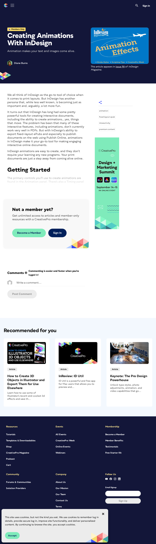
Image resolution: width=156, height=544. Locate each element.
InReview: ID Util (71, 376)
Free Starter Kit (113, 453)
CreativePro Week (65, 440)
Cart (8, 465)
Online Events (63, 447)
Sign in (146, 6)
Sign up (123, 501)
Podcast (10, 459)
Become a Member (29, 233)
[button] (103, 513)
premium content (107, 129)
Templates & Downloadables (20, 440)
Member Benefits (114, 440)
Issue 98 (120, 66)
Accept (12, 535)
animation (103, 111)
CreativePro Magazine (17, 453)
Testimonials (111, 447)
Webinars (60, 453)
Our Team (61, 494)
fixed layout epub (107, 117)
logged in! (33, 275)
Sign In (57, 233)
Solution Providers (16, 488)
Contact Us (62, 500)
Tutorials (10, 434)
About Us (61, 482)
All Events (61, 434)
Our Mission (62, 488)
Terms (59, 506)
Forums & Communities (18, 482)
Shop (8, 447)
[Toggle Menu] (12, 5)
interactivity (104, 123)
